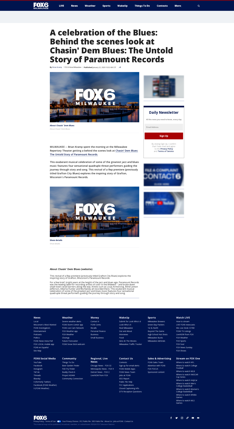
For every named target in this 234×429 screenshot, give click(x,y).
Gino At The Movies (127, 341)
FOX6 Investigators (42, 328)
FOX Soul (180, 344)
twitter (176, 418)
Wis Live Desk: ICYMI (185, 328)
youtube (193, 418)
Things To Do (68, 362)
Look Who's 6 (125, 324)
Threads (37, 375)
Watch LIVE (183, 317)
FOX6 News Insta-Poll (43, 341)
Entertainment (40, 331)
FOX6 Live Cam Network (73, 328)
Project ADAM (68, 375)
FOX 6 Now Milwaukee (73, 67)
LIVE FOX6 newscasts (185, 324)
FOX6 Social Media (45, 358)
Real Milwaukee (126, 328)
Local (36, 321)
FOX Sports (181, 341)
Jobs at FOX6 (125, 375)
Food (121, 337)
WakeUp (124, 317)
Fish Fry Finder (68, 369)
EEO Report (124, 378)
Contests (123, 362)
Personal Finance (98, 331)
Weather (67, 317)
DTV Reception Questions (130, 391)
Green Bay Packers (156, 324)
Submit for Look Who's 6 (130, 321)
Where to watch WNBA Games (186, 396)
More (178, 5)
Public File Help (125, 382)
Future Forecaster (70, 341)
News (37, 317)
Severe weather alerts (71, 321)
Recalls (94, 328)
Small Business (97, 337)
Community (69, 358)
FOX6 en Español (41, 347)
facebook (171, 418)
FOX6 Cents (96, 324)
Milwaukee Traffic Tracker (130, 344)
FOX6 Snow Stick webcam (73, 344)
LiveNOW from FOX (185, 334)
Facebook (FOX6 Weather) (45, 385)
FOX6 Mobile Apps (127, 369)
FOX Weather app (70, 331)
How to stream (182, 321)
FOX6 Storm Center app (72, 324)
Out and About (125, 331)
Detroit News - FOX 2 (100, 372)
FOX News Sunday (184, 347)
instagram (182, 418)
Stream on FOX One (188, 358)
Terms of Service (166, 151)
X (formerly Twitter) (42, 382)
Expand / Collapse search (198, 6)
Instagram (38, 369)
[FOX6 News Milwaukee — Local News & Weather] (42, 6)
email (198, 418)
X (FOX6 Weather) (41, 388)
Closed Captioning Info (129, 388)
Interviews (123, 334)
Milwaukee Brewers (156, 321)
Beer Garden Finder (70, 365)
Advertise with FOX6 (156, 365)
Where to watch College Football (186, 366)
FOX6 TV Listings (183, 331)
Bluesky (37, 378)
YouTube (37, 362)
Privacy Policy (166, 148)
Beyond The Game (156, 331)
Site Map (37, 350)
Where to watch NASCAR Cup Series (187, 375)
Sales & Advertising (159, 358)
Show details (56, 240)
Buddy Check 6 (68, 372)
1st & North (153, 328)
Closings (65, 337)
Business (94, 334)
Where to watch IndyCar (186, 380)
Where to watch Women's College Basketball (187, 390)
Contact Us (126, 358)
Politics (37, 337)
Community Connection (72, 378)
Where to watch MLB (185, 371)
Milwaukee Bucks (155, 337)
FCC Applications (126, 385)
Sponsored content (156, 372)
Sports (152, 317)
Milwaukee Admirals (156, 341)
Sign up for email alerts (129, 365)
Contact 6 (95, 321)
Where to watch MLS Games (185, 401)
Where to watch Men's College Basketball (186, 384)
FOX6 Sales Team (155, 362)
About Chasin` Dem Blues (62, 125)
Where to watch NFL (185, 362)
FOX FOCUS (153, 369)
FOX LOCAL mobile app (44, 344)
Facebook (38, 365)
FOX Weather (68, 334)
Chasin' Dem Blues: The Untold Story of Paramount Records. (94, 152)
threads (187, 418)
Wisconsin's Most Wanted (45, 324)
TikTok (37, 372)
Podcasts (38, 334)
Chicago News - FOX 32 (101, 365)
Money (95, 317)
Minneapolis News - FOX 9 (102, 369)
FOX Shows (181, 350)
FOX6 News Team (127, 372)
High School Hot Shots (158, 334)
